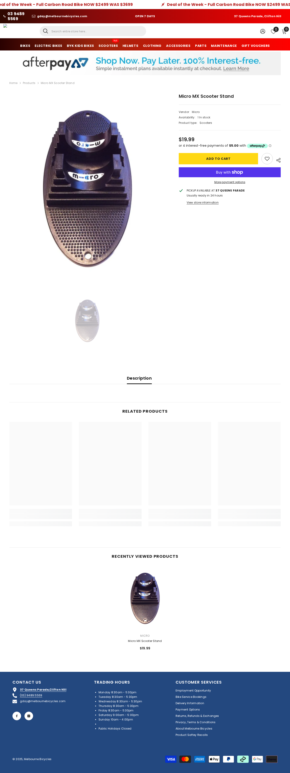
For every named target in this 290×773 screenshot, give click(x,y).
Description (139, 378)
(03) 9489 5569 (31, 695)
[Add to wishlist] (267, 158)
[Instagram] (28, 716)
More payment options (229, 182)
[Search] (93, 31)
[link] (40, 516)
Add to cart (218, 158)
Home (13, 83)
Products (29, 83)
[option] (87, 189)
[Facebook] (16, 716)
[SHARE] (277, 159)
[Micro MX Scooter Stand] (145, 598)
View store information (203, 202)
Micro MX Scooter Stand (145, 641)
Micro (196, 112)
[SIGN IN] (262, 31)
